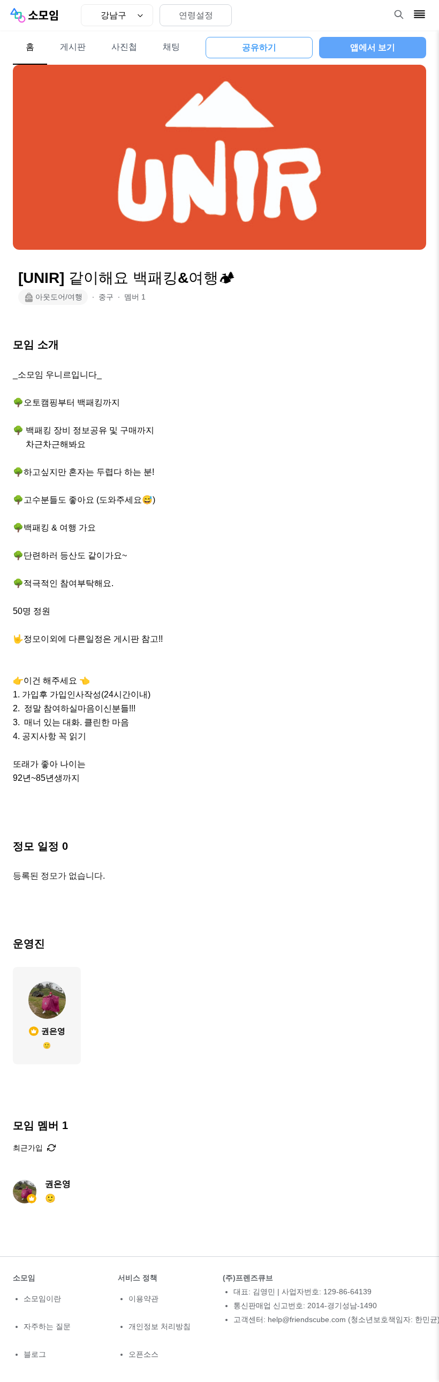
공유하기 (259, 47)
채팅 (171, 46)
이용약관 (143, 1298)
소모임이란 (42, 1298)
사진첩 (124, 46)
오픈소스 (143, 1354)
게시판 (73, 46)
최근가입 (28, 1147)
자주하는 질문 (47, 1326)
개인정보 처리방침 (159, 1326)
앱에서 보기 (372, 47)
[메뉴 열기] (419, 14)
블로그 (35, 1354)
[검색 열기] (398, 14)
